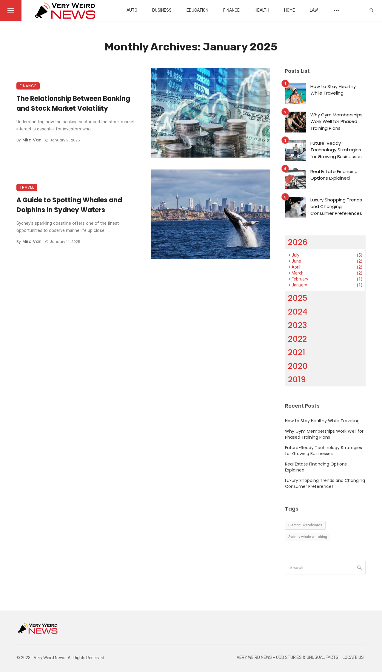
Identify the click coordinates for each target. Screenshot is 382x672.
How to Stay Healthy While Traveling (333, 89)
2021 (296, 352)
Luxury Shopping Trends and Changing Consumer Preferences (336, 206)
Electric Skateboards (305, 525)
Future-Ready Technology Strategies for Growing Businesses (336, 150)
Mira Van (31, 140)
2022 (297, 339)
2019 (297, 379)
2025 (297, 298)
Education (197, 10)
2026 (298, 242)
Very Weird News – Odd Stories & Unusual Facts (287, 657)
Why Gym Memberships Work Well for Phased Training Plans (336, 121)
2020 (298, 366)
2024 (298, 311)
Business (162, 10)
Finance (231, 10)
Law (314, 10)
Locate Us (353, 657)
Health (262, 10)
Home (289, 10)
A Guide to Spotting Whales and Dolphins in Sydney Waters (69, 205)
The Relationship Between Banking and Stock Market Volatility (73, 103)
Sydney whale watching (307, 537)
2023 (297, 325)
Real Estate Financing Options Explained (334, 174)
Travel (27, 187)
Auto (132, 10)
